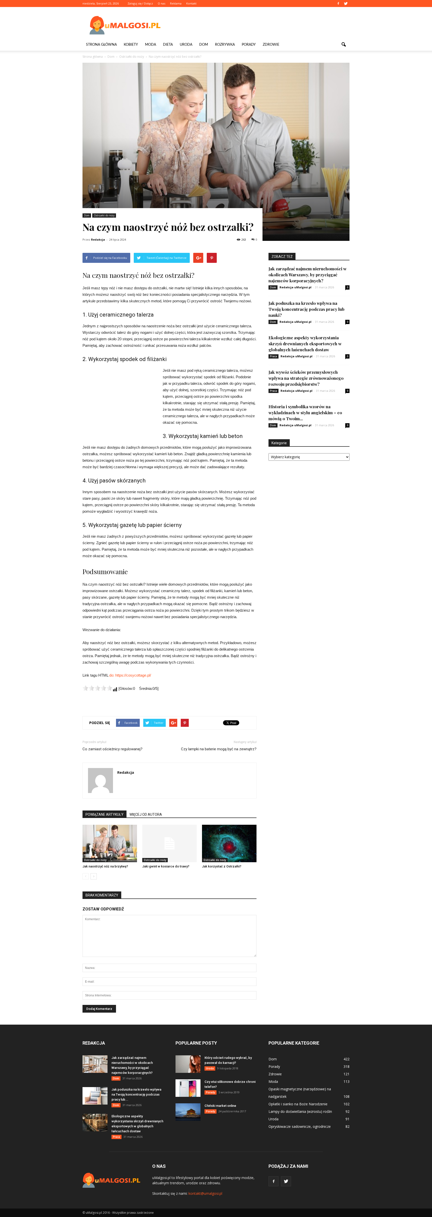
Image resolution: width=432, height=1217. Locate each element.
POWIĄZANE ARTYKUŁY (105, 814)
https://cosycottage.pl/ (133, 675)
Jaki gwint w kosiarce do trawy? (165, 866)
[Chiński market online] (188, 1112)
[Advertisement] (259, 25)
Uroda (186, 44)
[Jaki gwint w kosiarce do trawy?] (169, 843)
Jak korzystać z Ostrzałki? (221, 866)
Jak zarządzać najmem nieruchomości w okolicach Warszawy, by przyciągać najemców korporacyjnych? (307, 274)
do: (112, 675)
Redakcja (98, 239)
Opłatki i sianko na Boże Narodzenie (298, 1104)
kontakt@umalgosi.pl (205, 1193)
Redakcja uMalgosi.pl (296, 287)
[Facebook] (338, 3)
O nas (161, 3)
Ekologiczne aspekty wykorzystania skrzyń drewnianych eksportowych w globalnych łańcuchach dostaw (305, 343)
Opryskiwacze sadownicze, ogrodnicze (299, 1126)
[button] (344, 45)
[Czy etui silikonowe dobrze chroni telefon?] (188, 1088)
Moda (150, 44)
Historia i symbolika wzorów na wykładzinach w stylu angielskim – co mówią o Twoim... (305, 412)
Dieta (168, 44)
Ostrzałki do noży (104, 215)
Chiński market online (220, 1106)
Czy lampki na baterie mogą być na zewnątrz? (218, 749)
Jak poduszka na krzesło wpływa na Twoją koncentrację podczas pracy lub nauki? (306, 309)
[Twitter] (346, 3)
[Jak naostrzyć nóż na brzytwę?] (109, 843)
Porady (249, 44)
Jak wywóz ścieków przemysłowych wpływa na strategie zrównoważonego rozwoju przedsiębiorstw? (306, 378)
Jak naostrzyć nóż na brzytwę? (105, 866)
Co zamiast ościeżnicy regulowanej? (112, 749)
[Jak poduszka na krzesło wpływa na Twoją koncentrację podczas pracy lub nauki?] (95, 1096)
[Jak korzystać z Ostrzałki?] (229, 843)
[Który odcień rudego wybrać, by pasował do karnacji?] (188, 1064)
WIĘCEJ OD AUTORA (146, 814)
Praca (273, 356)
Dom (203, 44)
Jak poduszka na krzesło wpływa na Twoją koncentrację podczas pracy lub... (136, 1094)
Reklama (176, 3)
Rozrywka (225, 44)
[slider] (97, 688)
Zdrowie (271, 44)
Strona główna (101, 44)
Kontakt (191, 3)
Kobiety (131, 44)
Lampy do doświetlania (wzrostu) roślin (300, 1111)
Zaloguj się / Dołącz (140, 3)
